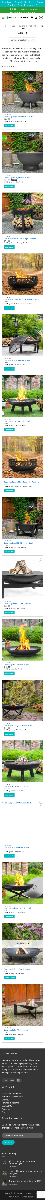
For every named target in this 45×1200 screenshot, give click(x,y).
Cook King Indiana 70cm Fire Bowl (17, 908)
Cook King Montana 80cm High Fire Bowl (20, 239)
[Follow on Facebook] (8, 9)
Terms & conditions (28, 1197)
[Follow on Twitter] (10, 9)
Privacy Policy (14, 1197)
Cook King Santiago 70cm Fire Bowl (18, 725)
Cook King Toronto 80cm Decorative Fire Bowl (22, 299)
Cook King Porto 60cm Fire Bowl (16, 786)
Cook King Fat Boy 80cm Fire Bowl (17, 178)
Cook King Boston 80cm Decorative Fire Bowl (21, 482)
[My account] (36, 17)
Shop (12, 26)
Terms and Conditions (12, 1093)
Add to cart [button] (9, 125)
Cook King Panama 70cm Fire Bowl (17, 604)
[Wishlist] (32, 17)
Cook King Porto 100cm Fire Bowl (17, 421)
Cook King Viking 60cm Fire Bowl (17, 847)
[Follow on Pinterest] (15, 9)
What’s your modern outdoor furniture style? (22, 1162)
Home (5, 26)
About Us (6, 1109)
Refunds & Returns (10, 1102)
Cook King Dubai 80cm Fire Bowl (17, 665)
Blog (4, 1112)
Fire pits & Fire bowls (27, 26)
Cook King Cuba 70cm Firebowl (16, 1030)
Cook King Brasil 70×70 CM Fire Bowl (18, 543)
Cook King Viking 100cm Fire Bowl (17, 360)
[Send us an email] (12, 9)
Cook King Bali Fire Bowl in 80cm (17, 969)
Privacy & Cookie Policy (12, 1096)
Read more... (9, 66)
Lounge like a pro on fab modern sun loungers (25, 1172)
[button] (3, 18)
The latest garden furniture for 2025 (25, 1181)
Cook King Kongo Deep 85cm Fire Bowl (19, 117)
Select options (10, 977)
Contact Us (7, 1106)
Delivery (5, 1099)
